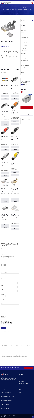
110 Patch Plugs (24, 48)
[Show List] (18, 69)
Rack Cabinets (23, 70)
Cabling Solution (3, 359)
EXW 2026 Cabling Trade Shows (6, 392)
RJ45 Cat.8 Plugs (24, 39)
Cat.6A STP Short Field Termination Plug (14, 87)
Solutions (22, 72)
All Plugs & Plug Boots (24, 37)
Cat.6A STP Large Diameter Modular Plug (5, 190)
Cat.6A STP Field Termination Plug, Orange (14, 112)
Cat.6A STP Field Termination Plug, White (4, 164)
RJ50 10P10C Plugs (24, 50)
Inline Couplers (23, 53)
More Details (27, 122)
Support (20, 401)
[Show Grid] (17, 69)
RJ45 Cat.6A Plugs (24, 40)
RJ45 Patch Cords (24, 30)
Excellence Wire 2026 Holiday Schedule (7, 396)
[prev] (1, 65)
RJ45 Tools (23, 55)
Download (25, 84)
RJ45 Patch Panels (24, 35)
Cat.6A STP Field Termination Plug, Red (4, 138)
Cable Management (24, 58)
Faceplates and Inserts (24, 60)
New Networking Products (5, 408)
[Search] (32, 20)
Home (20, 392)
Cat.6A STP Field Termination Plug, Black (14, 138)
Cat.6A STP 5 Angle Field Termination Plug (5, 113)
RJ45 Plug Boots (24, 45)
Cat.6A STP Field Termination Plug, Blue (4, 87)
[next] (18, 65)
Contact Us (7, 359)
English (32, 0)
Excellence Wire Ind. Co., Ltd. (10, 415)
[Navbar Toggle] (32, 3)
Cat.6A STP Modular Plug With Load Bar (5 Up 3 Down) (5, 216)
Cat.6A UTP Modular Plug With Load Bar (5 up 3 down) (15, 216)
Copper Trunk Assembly (25, 65)
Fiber (19, 397)
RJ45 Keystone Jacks (24, 32)
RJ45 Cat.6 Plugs (24, 42)
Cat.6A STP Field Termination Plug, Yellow (14, 163)
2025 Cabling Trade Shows (5, 404)
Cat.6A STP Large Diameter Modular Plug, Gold (15, 190)
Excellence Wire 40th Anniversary (6, 400)
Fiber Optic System (24, 67)
